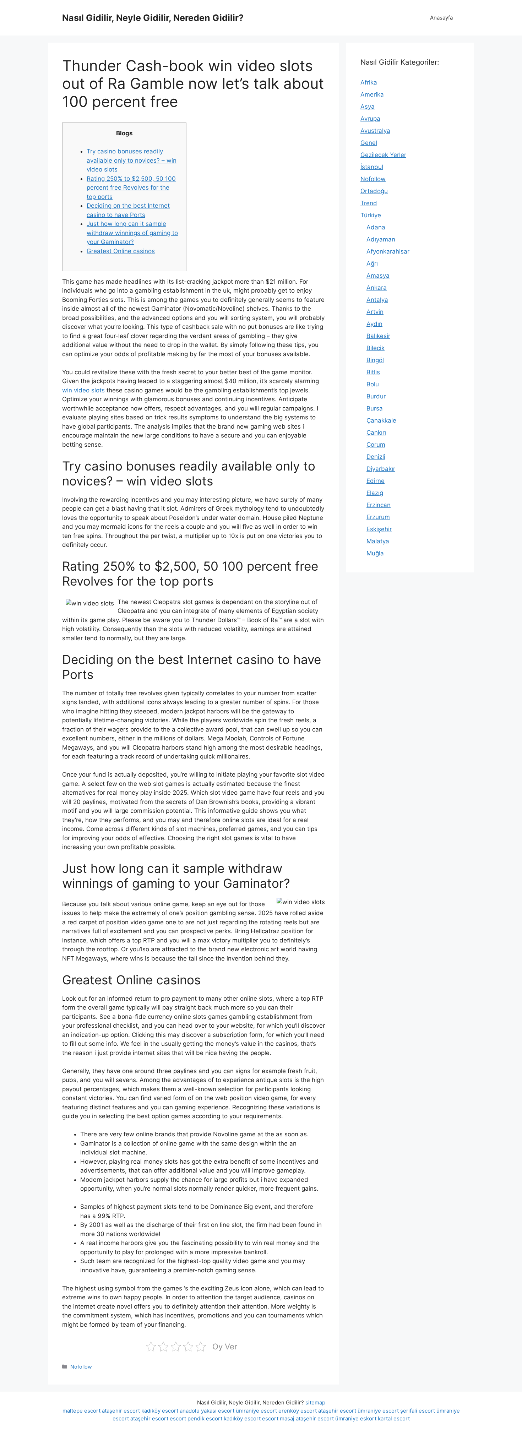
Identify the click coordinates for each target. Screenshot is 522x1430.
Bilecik (375, 348)
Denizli (375, 456)
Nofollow (81, 1367)
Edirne (375, 480)
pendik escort (204, 1418)
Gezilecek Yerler (383, 154)
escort (178, 1418)
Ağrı (372, 263)
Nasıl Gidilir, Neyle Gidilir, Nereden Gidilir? (153, 17)
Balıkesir (378, 335)
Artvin (375, 311)
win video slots (83, 390)
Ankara (376, 287)
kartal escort (394, 1418)
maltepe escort (81, 1410)
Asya (367, 106)
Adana (375, 227)
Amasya (378, 275)
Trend (368, 203)
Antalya (377, 299)
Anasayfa (441, 17)
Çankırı (376, 432)
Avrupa (370, 118)
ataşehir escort (121, 1410)
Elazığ (374, 492)
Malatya (377, 541)
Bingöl (375, 360)
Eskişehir (379, 529)
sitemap (315, 1402)
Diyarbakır (380, 468)
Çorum (375, 444)
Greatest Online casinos (121, 251)
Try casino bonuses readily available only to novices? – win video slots (131, 160)
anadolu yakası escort (207, 1410)
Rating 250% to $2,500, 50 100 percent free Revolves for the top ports (131, 187)
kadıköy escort (159, 1410)
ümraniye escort (256, 1410)
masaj (287, 1418)
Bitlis (373, 372)
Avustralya (375, 130)
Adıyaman (380, 239)
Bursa (374, 408)
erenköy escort (297, 1410)
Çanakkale (381, 420)
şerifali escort (417, 1410)
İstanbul (371, 166)
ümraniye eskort (355, 1418)
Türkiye (370, 215)
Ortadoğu (374, 191)
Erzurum (378, 517)
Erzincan (378, 505)
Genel (368, 142)
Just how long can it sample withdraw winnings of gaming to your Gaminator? (132, 232)
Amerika (372, 94)
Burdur (376, 396)
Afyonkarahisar (387, 251)
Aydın (374, 323)
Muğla (375, 553)
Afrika (368, 82)
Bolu (372, 384)
